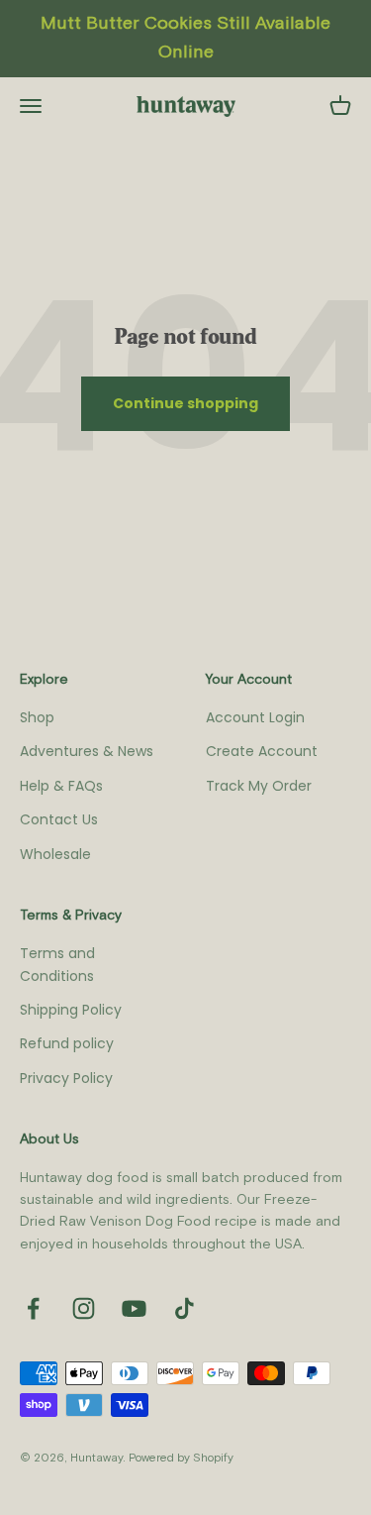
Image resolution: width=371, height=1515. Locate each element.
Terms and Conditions (57, 964)
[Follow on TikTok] (184, 1308)
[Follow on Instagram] (83, 1308)
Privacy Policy (66, 1078)
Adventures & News (86, 751)
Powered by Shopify (181, 1458)
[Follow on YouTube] (134, 1308)
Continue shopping (185, 403)
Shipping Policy (71, 1010)
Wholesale (55, 854)
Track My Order (259, 786)
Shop (37, 717)
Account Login (255, 717)
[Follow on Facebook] (33, 1308)
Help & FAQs (61, 786)
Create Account (262, 751)
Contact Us (59, 819)
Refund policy (67, 1043)
